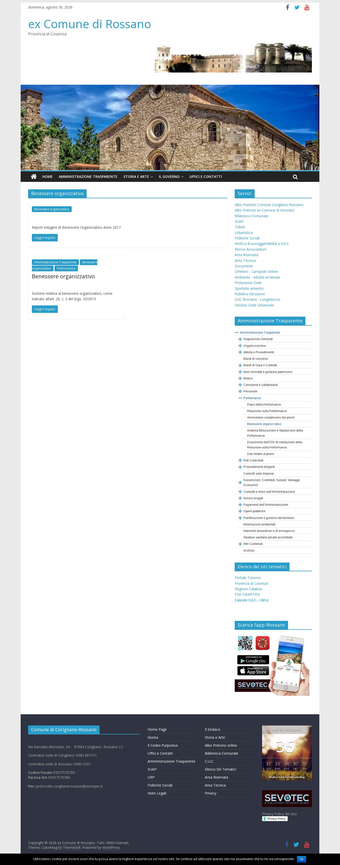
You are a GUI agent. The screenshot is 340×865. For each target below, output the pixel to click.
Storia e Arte (136, 176)
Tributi (240, 226)
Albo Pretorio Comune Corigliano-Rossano (269, 204)
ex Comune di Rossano (89, 23)
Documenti (244, 266)
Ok (301, 859)
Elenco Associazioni (250, 249)
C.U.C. (209, 761)
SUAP (239, 221)
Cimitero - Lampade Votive (256, 271)
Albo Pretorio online (221, 745)
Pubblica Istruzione (250, 293)
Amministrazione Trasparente (88, 176)
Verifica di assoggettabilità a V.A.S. (262, 243)
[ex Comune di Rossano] (33, 176)
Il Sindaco (212, 729)
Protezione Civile (248, 282)
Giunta (153, 737)
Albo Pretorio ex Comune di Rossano (264, 210)
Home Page (157, 729)
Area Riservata (246, 254)
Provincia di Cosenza (251, 583)
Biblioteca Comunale (251, 216)
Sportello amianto (249, 288)
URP (151, 777)
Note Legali (157, 793)
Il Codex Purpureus (163, 745)
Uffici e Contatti (205, 176)
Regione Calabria (248, 588)
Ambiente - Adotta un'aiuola (257, 277)
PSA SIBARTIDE (247, 594)
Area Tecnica (245, 260)
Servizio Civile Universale (254, 305)
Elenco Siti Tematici (220, 769)
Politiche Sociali (247, 238)
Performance (66, 268)
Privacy (210, 793)
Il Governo (169, 176)
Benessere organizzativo (51, 209)
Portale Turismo (248, 577)
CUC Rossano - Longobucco (257, 299)
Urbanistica (244, 232)
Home (47, 176)
